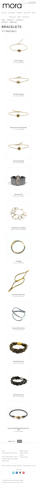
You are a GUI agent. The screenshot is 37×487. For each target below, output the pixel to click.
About (33, 465)
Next (19, 441)
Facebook (16, 473)
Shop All (4, 465)
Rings (24, 465)
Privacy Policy (11, 482)
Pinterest (23, 473)
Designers (9, 465)
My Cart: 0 (32, 2)
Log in (24, 3)
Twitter (13, 473)
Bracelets (29, 465)
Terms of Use (19, 482)
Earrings (14, 465)
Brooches (18, 469)
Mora (3, 450)
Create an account (31, 3)
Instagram (20, 473)
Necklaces (19, 465)
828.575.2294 (5, 461)
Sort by (3, 31)
